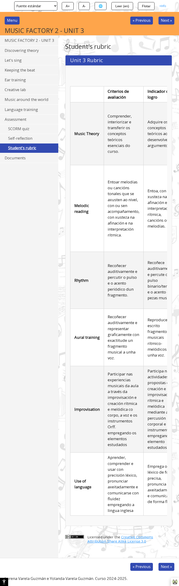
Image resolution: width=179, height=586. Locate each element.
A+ (68, 6)
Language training (21, 109)
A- (84, 6)
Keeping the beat (20, 70)
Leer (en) (122, 6)
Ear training (15, 79)
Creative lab (15, 89)
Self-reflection (20, 138)
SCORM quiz (18, 128)
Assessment (15, 119)
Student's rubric (22, 147)
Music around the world (26, 99)
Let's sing (13, 60)
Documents (15, 158)
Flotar (146, 6)
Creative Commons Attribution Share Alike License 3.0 (120, 539)
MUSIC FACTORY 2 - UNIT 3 (29, 40)
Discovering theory (22, 50)
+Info (162, 6)
